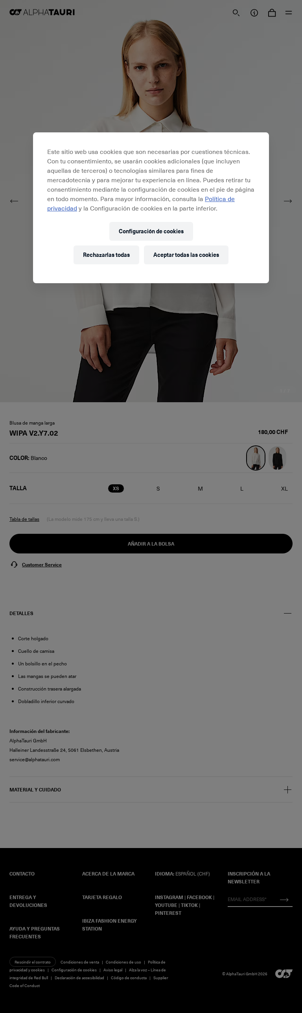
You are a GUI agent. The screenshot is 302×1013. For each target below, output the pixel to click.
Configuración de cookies (151, 231)
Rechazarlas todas (106, 255)
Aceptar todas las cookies (186, 255)
